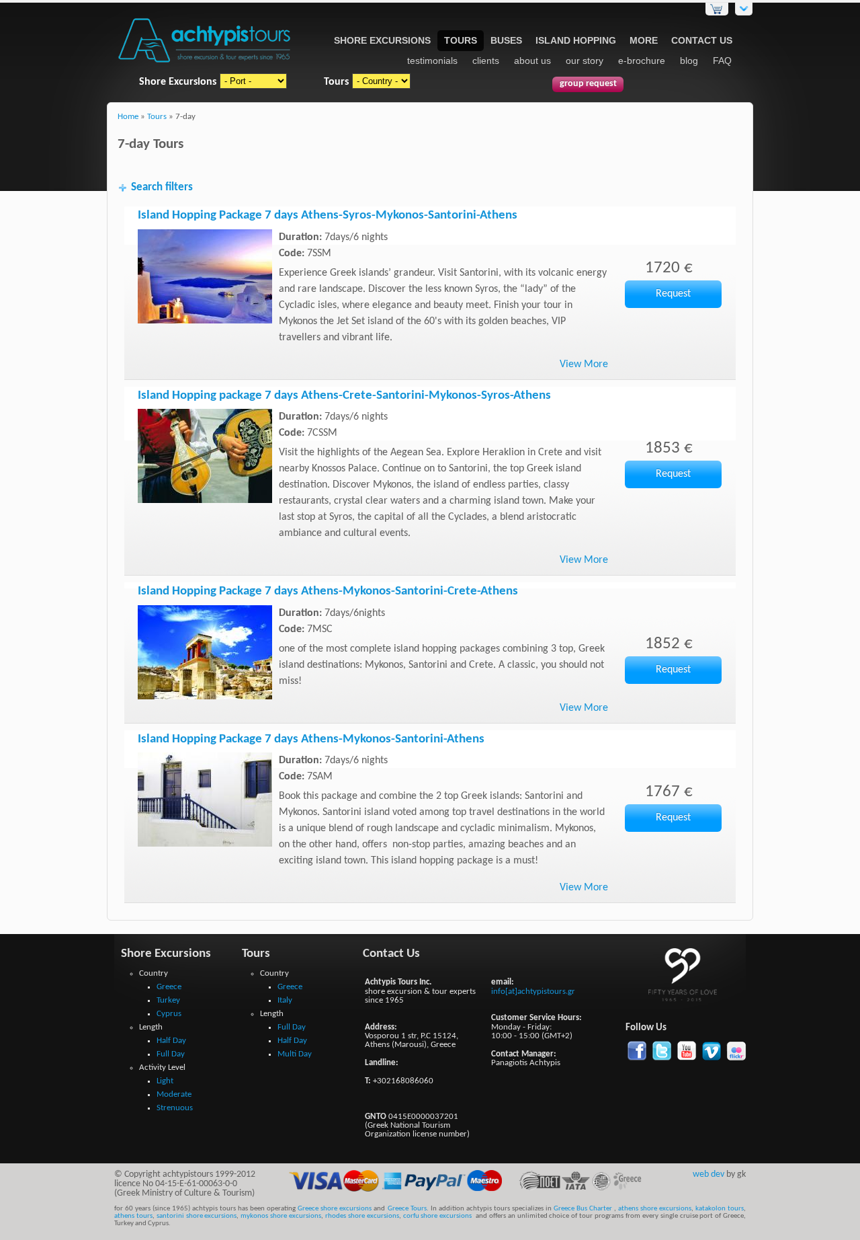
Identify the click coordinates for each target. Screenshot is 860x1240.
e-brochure (641, 60)
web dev (708, 1174)
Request (673, 293)
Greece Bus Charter (583, 1208)
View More (584, 364)
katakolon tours (718, 1208)
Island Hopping (575, 40)
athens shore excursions (654, 1208)
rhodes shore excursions (362, 1216)
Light (165, 1081)
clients (485, 60)
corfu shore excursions (437, 1216)
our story (584, 60)
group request (588, 84)
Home (128, 117)
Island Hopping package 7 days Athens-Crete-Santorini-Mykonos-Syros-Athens (344, 395)
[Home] (204, 64)
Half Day (171, 1040)
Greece (169, 986)
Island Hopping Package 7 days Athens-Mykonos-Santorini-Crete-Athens (328, 591)
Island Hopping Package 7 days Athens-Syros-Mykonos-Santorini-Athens (327, 215)
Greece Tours (407, 1208)
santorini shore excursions (197, 1216)
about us (532, 60)
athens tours (133, 1216)
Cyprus (169, 1013)
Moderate (174, 1094)
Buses (506, 40)
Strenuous (175, 1107)
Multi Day (294, 1054)
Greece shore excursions (335, 1208)
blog (689, 60)
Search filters (162, 187)
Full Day (171, 1054)
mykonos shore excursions (281, 1216)
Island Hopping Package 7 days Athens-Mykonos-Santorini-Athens (311, 739)
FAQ (722, 60)
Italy (284, 1000)
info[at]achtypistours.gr (533, 991)
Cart (716, 9)
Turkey (168, 1000)
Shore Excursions (382, 40)
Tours (460, 40)
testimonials (432, 60)
